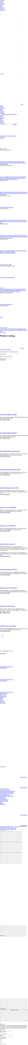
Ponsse (1, 317)
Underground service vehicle (6, 237)
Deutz (24, 289)
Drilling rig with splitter (5, 250)
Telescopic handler (7, 264)
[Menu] (0, 114)
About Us (2, 702)
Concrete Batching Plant (13, 220)
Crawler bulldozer (17, 161)
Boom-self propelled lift (16, 192)
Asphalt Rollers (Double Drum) (9, 176)
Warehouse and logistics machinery (7, 791)
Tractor (12, 207)
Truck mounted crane (4, 794)
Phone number (3, 1031)
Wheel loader (15, 162)
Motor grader (22, 178)
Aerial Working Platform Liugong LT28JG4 (10, 469)
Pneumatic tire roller (4, 179)
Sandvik (17, 290)
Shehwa (23, 290)
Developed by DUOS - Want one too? (8, 827)
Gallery (1, 3)
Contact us (2, 7)
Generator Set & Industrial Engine (7, 277)
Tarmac (10, 179)
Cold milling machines (8, 178)
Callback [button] (2, 73)
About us (2, 9)
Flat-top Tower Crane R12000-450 (8, 507)
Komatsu (9, 290)
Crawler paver (16, 178)
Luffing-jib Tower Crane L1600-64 (8, 626)
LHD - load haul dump (10, 236)
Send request (3, 1008)
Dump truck (2, 207)
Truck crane (22, 193)
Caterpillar (18, 289)
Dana (22, 289)
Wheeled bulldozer (22, 162)
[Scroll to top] (10, 858)
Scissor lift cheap (10, 193)
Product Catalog (3, 696)
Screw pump (9, 330)
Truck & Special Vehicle (5, 790)
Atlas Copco (3, 289)
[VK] (10, 893)
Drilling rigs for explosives (16, 250)
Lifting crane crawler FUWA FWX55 (8, 569)
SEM (20, 290)
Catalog (1, 1)
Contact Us (2, 700)
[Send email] (10, 925)
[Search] (10, 836)
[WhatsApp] (10, 883)
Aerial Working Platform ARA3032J (8, 433)
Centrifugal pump (4, 328)
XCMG (7, 291)
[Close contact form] (0, 1023)
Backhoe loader (3, 161)
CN (4, 137)
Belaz (7, 289)
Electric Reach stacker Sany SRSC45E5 (9, 487)
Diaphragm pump (12, 328)
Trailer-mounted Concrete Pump (10, 221)
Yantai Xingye (12, 291)
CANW (14, 289)
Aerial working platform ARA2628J (8, 414)
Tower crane (16, 193)
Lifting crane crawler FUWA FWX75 (8, 587)
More (1, 419)
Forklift (1, 264)
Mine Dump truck (24, 236)
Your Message (3, 1038)
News (1, 5)
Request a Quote (6, 419)
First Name (2, 1029)
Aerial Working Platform (5, 192)
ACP (1, 176)
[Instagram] (10, 914)
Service (1, 6)
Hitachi (1, 290)
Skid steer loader (8, 162)
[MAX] (10, 904)
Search (14, 124)
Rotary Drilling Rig (11, 251)
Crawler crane (24, 192)
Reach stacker (3, 193)
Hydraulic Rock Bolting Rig (6, 235)
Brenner (10, 289)
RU (3, 137)
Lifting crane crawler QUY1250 (7, 606)
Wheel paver (15, 179)
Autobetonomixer (4, 220)
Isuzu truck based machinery (6, 304)
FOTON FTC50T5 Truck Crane (7, 544)
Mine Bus (17, 236)
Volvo (4, 291)
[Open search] (10, 847)
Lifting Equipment (7, 349)
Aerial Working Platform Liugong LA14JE (10, 451)
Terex (1, 291)
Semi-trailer (8, 207)
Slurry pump (15, 330)
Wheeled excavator (4, 164)
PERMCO (13, 290)
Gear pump (18, 328)
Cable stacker (10, 161)
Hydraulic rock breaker (17, 235)
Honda (5, 290)
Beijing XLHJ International (6, 826)
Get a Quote (3, 1044)
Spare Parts (11, 114)
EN (1, 137)
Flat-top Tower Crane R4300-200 (7, 525)
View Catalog (3, 332)
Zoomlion (18, 291)
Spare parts (2, 4)
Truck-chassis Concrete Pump (6, 793)
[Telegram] (10, 873)
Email (1, 1035)
